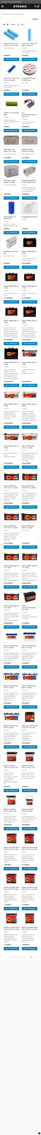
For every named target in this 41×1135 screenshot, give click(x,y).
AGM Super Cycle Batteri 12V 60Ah (9, 181)
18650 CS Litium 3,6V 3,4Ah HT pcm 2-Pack (11, 44)
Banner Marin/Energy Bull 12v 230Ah (11, 726)
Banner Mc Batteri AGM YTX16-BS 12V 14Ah (29, 726)
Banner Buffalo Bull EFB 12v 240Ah (11, 607)
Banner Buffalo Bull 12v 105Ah (29, 252)
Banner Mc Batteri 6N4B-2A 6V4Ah (28, 810)
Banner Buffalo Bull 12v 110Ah (11, 287)
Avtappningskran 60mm (29, 217)
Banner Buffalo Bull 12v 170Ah (11, 405)
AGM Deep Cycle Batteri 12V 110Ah (10, 150)
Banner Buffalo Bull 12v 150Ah (29, 363)
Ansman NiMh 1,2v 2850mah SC (10, 218)
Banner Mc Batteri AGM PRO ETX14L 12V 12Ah (29, 848)
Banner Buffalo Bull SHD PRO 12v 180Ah (29, 487)
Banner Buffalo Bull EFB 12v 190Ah (29, 567)
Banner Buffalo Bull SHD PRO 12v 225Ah (11, 527)
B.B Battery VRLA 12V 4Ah (11, 252)
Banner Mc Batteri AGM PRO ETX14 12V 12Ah (11, 848)
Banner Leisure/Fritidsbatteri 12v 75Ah (29, 607)
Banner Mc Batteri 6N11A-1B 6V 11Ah (28, 766)
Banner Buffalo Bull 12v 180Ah (29, 405)
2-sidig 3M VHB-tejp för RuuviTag (28, 79)
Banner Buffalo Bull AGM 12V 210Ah (28, 527)
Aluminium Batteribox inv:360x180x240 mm (29, 181)
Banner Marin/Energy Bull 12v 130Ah (11, 686)
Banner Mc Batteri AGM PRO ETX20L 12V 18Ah (11, 928)
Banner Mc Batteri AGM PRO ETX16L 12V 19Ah (29, 888)
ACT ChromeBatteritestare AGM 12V (29, 114)
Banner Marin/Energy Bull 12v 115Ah (29, 646)
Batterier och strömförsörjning (14, 14)
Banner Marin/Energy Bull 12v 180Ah (29, 686)
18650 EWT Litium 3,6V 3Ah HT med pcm (11, 79)
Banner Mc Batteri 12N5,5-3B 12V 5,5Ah (11, 766)
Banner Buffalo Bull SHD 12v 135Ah (28, 447)
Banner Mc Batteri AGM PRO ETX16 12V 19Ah (11, 888)
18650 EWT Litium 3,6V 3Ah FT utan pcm (29, 44)
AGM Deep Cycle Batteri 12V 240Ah (28, 150)
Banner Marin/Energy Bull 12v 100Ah (11, 646)
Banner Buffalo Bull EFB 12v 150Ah (11, 567)
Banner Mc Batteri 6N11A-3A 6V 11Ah (10, 810)
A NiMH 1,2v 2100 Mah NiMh (11, 114)
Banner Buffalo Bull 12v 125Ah (29, 321)
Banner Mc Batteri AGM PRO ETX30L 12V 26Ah (29, 928)
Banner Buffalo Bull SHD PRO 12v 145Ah (11, 487)
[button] (38, 6)
